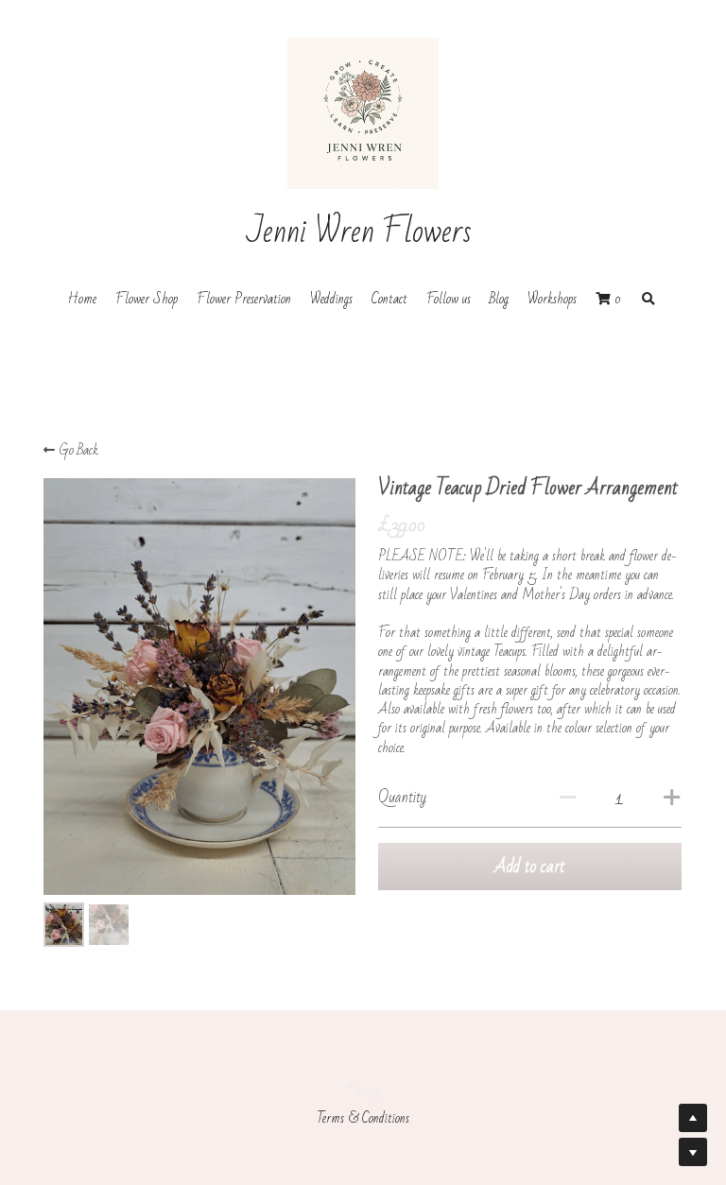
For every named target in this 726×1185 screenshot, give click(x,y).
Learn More (209, 1113)
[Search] (648, 299)
